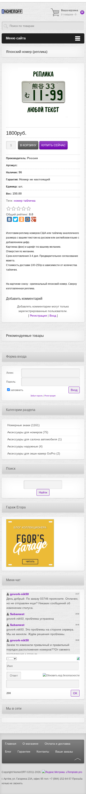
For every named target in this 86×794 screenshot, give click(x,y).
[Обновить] (78, 658)
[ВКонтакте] (9, 219)
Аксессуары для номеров (27, 432)
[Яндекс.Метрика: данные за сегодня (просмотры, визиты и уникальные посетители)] (53, 772)
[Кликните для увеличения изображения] (43, 93)
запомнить (16, 390)
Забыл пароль (36, 396)
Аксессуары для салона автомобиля (34, 439)
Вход (52, 315)
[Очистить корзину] (82, 12)
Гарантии (24, 751)
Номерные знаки (23, 425)
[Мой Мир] (27, 219)
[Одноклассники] (21, 219)
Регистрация (38, 315)
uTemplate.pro (74, 772)
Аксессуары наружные (25, 446)
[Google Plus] (33, 219)
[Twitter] (15, 219)
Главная (10, 743)
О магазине (30, 743)
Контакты (43, 751)
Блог (8, 751)
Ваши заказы (64, 751)
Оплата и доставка (57, 743)
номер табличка (24, 200)
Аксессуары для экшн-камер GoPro (33, 453)
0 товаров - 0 (69, 12)
